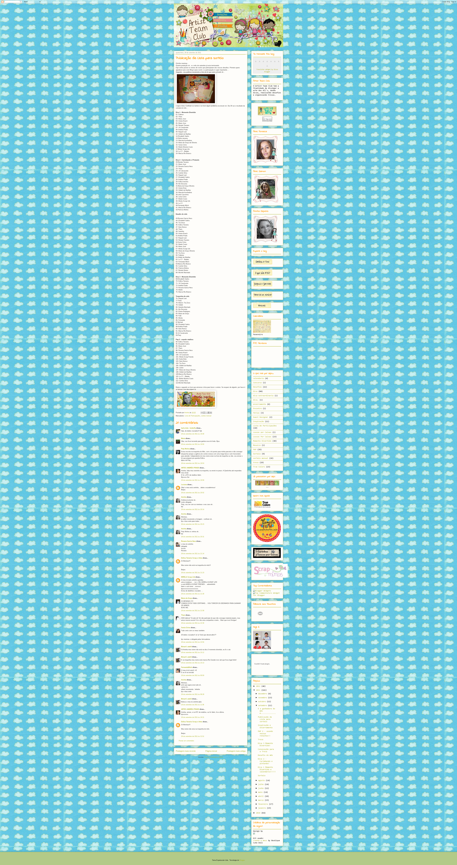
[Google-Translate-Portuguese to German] (263, 63)
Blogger (242, 860)
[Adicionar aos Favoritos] (260, 618)
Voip (267, 487)
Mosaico (257, 445)
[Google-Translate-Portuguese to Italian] (267, 63)
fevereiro (263, 804)
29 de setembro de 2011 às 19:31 (192, 717)
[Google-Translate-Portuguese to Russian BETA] (279, 63)
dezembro (263, 694)
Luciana (184, 484)
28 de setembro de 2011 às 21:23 (192, 572)
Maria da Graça (186, 598)
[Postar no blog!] (204, 412)
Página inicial (211, 751)
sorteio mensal (206, 416)
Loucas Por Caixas (262, 437)
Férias (256, 413)
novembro (263, 698)
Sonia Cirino (185, 627)
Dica (255, 391)
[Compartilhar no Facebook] (208, 412)
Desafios (257, 387)
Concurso (257, 383)
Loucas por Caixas (262, 432)
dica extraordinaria (263, 396)
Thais (183, 615)
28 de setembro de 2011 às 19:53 (192, 463)
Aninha (183, 497)
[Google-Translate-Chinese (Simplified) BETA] (256, 63)
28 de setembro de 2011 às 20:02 (192, 493)
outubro (262, 702)
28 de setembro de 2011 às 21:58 (192, 610)
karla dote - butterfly (188, 428)
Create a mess (260, 841)
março (261, 800)
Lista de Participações (192, 416)
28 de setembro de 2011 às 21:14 (192, 553)
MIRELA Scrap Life (188, 577)
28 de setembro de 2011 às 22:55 (192, 642)
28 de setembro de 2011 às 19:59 (192, 480)
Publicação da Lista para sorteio (265, 719)
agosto (262, 780)
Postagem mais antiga (236, 751)
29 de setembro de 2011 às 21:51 (192, 736)
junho (261, 788)
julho (261, 784)
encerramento (259, 404)
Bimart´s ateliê (186, 647)
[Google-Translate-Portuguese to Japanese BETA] (271, 63)
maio (261, 792)
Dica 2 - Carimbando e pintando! (265, 761)
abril (261, 796)
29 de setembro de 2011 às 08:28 (192, 694)
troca (255, 463)
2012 (258, 686)
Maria (183, 438)
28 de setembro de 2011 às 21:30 (192, 594)
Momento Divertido (262, 441)
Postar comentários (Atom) (213, 757)
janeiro (262, 808)
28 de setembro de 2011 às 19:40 (192, 434)
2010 (258, 813)
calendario (258, 378)
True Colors (259, 467)
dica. (255, 400)
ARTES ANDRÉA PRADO (190, 468)
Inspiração (258, 422)
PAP (254, 450)
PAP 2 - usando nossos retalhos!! (265, 733)
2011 (258, 690)
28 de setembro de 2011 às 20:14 (192, 509)
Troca (260, 740)
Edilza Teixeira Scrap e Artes (191, 558)
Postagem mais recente (186, 751)
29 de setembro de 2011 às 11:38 (192, 705)
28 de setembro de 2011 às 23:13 (192, 663)
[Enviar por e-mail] (202, 412)
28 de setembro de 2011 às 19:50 (192, 444)
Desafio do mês (265, 755)
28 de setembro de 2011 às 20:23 (192, 524)
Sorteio (257, 454)
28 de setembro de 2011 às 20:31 (192, 537)
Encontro (257, 409)
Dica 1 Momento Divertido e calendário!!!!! (267, 769)
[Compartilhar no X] (206, 412)
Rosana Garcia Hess (188, 541)
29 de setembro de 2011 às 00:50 (192, 675)
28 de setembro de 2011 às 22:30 (192, 623)
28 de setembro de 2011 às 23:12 (192, 652)
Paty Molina (185, 449)
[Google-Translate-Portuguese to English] (275, 63)
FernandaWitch (186, 667)
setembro (263, 706)
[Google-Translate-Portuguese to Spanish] (267, 67)
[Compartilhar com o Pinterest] (211, 412)
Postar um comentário (186, 741)
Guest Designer (260, 417)
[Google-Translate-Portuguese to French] (259, 63)
